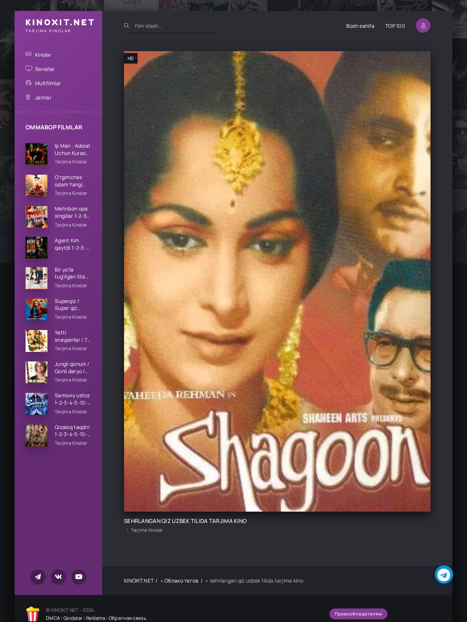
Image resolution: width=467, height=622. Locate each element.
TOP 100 (395, 25)
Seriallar (45, 68)
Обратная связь (127, 618)
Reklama (95, 618)
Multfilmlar (48, 83)
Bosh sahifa (360, 25)
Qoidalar (72, 618)
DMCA (53, 618)
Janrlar (43, 97)
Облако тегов (181, 580)
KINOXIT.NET (139, 580)
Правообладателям (358, 614)
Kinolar (43, 54)
